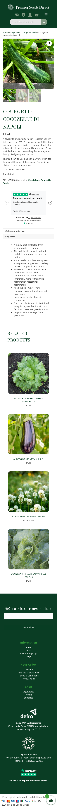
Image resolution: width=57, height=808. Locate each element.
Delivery (28, 669)
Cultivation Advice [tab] (14, 231)
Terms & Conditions (29, 675)
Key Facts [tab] (10, 236)
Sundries (28, 697)
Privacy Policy (28, 678)
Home (6, 32)
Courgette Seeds (29, 32)
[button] (49, 43)
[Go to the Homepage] (28, 7)
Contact (28, 650)
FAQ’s (28, 656)
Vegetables (15, 32)
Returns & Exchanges (28, 672)
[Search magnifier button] (44, 22)
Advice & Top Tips (28, 653)
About (29, 647)
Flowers (28, 694)
